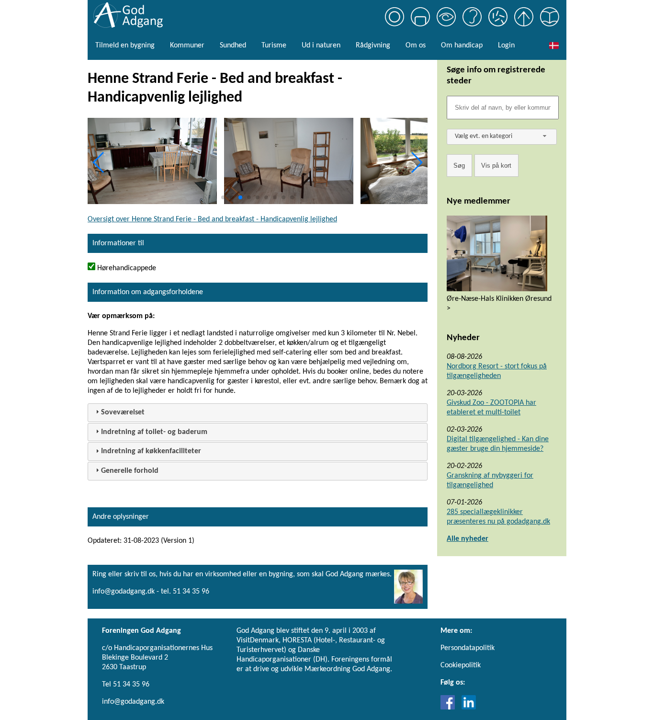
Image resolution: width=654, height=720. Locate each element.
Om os (416, 45)
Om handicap (462, 45)
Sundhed (233, 45)
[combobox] (502, 137)
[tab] (258, 412)
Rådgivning (373, 45)
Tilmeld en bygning (125, 45)
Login (506, 45)
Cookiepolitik (460, 665)
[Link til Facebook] (450, 707)
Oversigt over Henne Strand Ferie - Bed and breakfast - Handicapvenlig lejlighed (212, 219)
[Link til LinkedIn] (469, 707)
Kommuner (187, 45)
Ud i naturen (321, 45)
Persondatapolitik (467, 648)
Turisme (273, 45)
